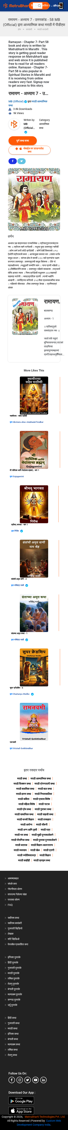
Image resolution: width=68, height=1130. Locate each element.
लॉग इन (57, 6)
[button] (39, 6)
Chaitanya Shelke (21, 694)
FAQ (10, 904)
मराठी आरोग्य (26, 824)
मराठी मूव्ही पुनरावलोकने (42, 834)
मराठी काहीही (24, 860)
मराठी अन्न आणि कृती (27, 829)
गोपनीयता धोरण (15, 888)
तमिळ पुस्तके (13, 978)
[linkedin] (43, 1080)
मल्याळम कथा (14, 1044)
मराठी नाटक (44, 804)
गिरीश (17, 531)
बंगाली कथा (13, 1039)
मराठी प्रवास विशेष (41, 798)
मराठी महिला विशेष (27, 804)
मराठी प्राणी (48, 850)
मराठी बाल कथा (45, 788)
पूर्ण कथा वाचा (22, 140)
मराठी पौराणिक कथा (20, 839)
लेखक (10, 933)
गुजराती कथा (13, 1023)
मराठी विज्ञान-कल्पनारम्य (42, 845)
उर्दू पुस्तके (12, 1004)
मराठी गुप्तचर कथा (43, 809)
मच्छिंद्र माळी (19, 585)
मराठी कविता (23, 798)
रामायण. (52, 301)
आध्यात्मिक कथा (44, 125)
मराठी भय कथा (21, 834)
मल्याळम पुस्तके (15, 994)
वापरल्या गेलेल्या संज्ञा (17, 894)
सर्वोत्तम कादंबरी (15, 923)
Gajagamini (18, 476)
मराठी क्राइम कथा (42, 860)
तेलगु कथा (12, 1054)
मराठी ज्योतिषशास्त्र (26, 855)
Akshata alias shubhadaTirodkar (28, 422)
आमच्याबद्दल (13, 878)
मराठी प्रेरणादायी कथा (45, 783)
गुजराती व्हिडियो (15, 928)
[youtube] (35, 1080)
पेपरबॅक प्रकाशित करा (18, 944)
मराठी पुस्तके (13, 973)
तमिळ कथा (13, 1049)
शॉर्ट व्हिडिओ (13, 938)
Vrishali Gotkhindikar (23, 748)
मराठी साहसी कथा (45, 814)
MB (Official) (16, 101)
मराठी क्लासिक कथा (25, 788)
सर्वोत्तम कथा (13, 917)
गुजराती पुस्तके (14, 967)
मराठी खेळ (35, 850)
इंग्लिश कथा (13, 1033)
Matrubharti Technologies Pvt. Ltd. (45, 1116)
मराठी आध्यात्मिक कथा (41, 778)
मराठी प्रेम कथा (24, 809)
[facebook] (11, 1080)
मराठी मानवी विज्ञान (25, 819)
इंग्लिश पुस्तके (14, 957)
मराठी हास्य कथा (23, 793)
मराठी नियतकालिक (43, 793)
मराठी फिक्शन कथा (22, 783)
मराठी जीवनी (41, 824)
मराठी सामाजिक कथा (24, 814)
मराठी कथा (22, 778)
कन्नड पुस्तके (14, 999)
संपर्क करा (12, 883)
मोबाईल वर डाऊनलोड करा (33, 150)
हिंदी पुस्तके (13, 962)
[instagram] (19, 1080)
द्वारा (11, 422)
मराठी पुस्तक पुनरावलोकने (45, 839)
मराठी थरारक (21, 845)
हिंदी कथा (12, 1017)
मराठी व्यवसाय (20, 850)
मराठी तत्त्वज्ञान (44, 819)
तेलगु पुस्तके (13, 983)
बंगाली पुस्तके (14, 989)
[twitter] (27, 1080)
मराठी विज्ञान (45, 855)
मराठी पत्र (45, 829)
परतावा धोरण (14, 899)
